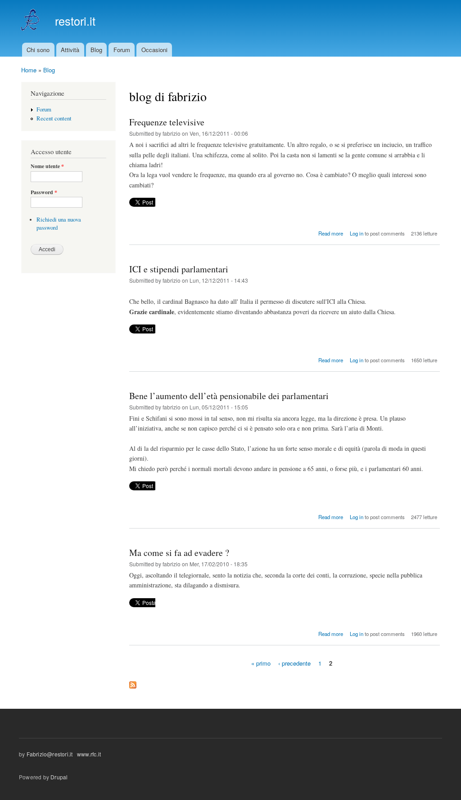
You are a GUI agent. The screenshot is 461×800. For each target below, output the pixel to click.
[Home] (31, 21)
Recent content (54, 118)
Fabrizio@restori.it (50, 754)
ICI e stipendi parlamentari (178, 269)
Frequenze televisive (166, 122)
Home (28, 70)
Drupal (59, 777)
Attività (70, 49)
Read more (330, 233)
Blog (96, 49)
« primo (261, 663)
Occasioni (154, 49)
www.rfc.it (88, 754)
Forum (121, 49)
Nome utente (47, 166)
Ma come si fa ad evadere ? (179, 553)
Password (44, 192)
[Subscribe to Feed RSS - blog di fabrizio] (132, 683)
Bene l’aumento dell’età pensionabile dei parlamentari (229, 396)
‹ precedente (294, 663)
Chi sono (38, 49)
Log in (356, 233)
